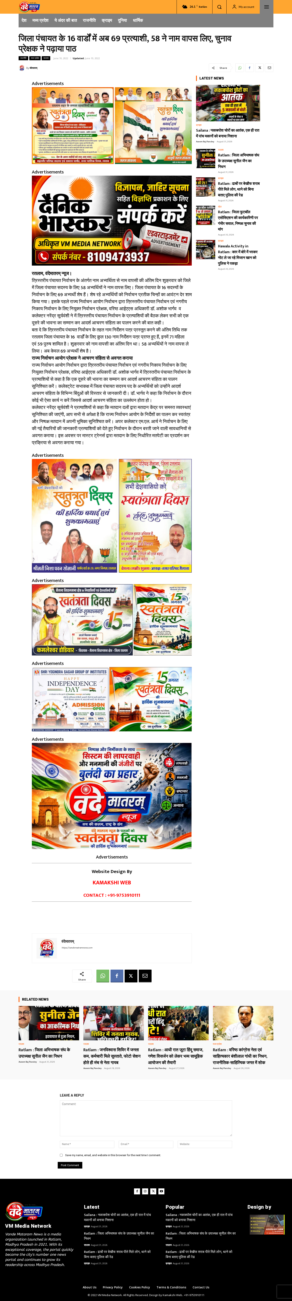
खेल (219, 207)
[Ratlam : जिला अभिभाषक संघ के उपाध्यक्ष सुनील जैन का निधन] (205, 158)
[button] (219, 7)
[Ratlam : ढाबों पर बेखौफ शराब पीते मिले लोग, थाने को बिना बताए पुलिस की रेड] (205, 187)
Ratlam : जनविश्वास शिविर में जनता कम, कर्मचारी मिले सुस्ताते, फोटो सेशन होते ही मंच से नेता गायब (111, 1056)
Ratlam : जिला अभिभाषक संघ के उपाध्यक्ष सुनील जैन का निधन (238, 161)
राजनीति (23, 58)
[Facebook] (249, 67)
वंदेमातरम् (33, 67)
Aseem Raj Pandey (205, 142)
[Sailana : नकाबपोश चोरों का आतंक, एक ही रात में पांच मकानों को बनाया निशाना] (228, 103)
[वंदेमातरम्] (22, 68)
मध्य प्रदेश (35, 58)
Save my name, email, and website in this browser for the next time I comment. (113, 1155)
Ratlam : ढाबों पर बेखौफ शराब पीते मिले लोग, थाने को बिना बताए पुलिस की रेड (239, 189)
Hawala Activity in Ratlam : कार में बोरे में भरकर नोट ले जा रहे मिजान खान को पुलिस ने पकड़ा (238, 255)
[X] (259, 67)
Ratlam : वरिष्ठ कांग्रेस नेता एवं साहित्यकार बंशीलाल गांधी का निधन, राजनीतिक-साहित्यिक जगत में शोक (240, 1056)
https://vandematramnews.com (77, 948)
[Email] (269, 67)
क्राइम (199, 125)
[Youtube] (161, 1191)
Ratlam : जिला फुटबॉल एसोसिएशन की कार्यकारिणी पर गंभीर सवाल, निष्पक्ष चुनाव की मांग (238, 221)
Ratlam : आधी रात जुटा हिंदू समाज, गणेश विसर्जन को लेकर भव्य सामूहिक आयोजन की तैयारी (175, 1056)
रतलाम (46, 58)
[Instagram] (145, 1191)
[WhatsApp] (239, 67)
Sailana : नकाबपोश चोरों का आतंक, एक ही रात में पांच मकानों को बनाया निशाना (227, 133)
